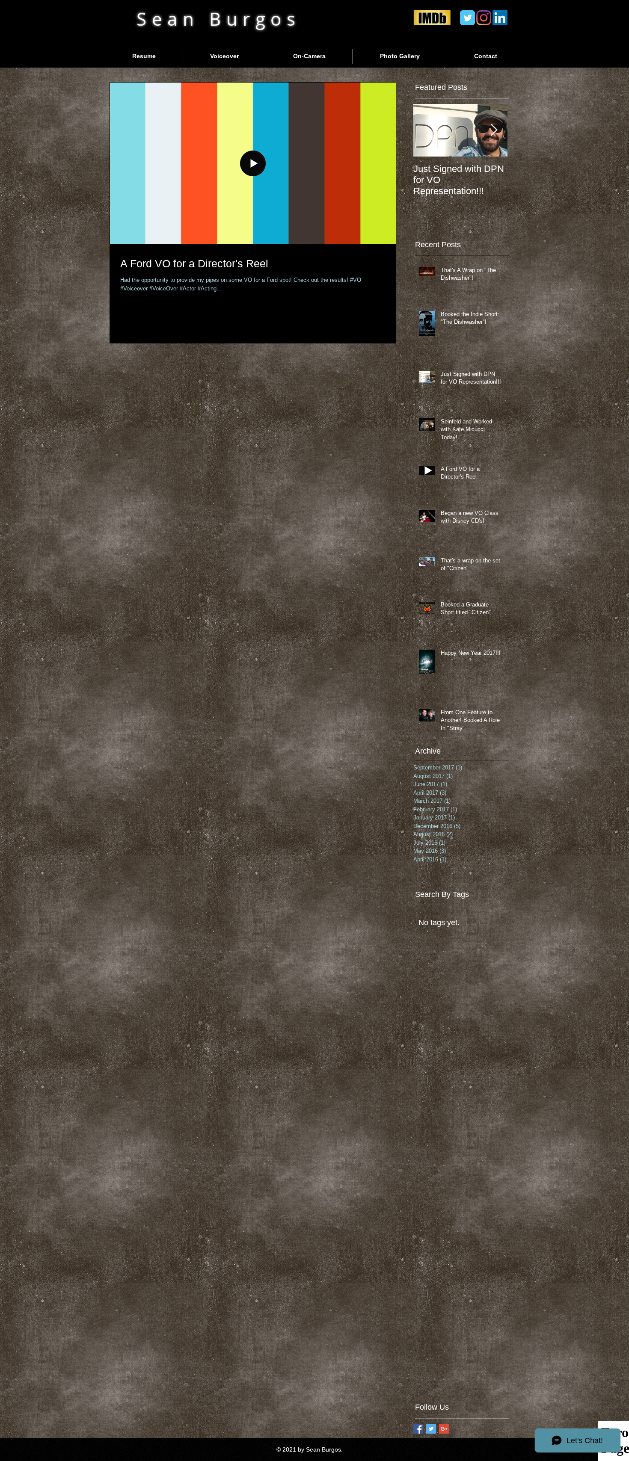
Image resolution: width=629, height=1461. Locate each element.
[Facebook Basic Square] (418, 1429)
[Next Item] (494, 130)
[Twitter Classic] (467, 17)
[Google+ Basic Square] (444, 1429)
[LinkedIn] (500, 17)
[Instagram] (483, 17)
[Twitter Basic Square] (431, 1429)
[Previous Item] (427, 130)
